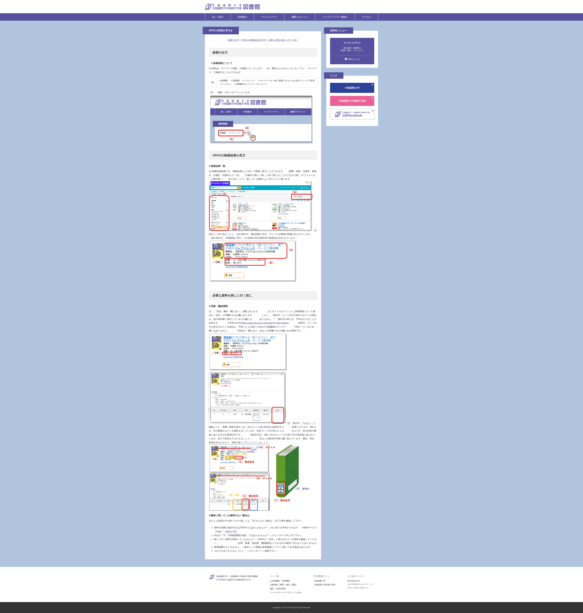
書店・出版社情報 (278, 588)
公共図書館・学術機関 (280, 581)
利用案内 (242, 17)
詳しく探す (217, 17)
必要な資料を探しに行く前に (283, 40)
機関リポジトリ (300, 17)
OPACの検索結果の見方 (254, 40)
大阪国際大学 (320, 581)
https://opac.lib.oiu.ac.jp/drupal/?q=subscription (265, 323)
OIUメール (354, 59)
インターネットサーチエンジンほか (286, 592)
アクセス (366, 17)
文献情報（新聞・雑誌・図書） (284, 585)
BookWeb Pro (354, 581)
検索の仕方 (233, 40)
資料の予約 (231, 531)
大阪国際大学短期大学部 (324, 585)
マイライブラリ (269, 17)
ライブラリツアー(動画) (335, 17)
